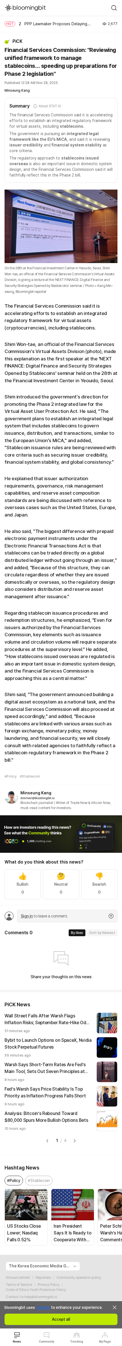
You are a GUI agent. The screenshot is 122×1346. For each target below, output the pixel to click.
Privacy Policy (48, 1285)
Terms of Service (19, 1285)
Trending (76, 1341)
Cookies (43, 1307)
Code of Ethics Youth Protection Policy (36, 1290)
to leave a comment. (44, 916)
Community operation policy (78, 1278)
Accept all (61, 1319)
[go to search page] (114, 8)
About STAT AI (50, 106)
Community (46, 1341)
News (17, 1341)
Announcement (18, 1278)
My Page (105, 1341)
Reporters (43, 1278)
